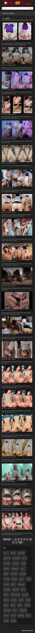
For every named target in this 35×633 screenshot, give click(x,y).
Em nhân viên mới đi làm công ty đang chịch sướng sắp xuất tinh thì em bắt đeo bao (16, 313)
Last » (20, 542)
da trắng (14, 579)
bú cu (23, 558)
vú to (27, 615)
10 (30, 539)
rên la (12, 605)
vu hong (6, 615)
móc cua (6, 600)
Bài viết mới (16, 558)
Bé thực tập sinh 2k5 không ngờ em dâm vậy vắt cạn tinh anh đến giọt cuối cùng (16, 240)
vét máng (21, 615)
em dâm (6, 584)
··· (18, 13)
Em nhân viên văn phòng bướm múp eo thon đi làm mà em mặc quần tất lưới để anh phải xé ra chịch (17, 509)
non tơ (21, 600)
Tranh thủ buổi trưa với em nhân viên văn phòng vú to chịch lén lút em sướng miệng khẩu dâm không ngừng (17, 68)
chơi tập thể (14, 568)
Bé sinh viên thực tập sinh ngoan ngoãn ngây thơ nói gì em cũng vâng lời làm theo (16, 191)
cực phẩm (22, 574)
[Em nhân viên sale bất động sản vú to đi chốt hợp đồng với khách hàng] (17, 129)
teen (14, 610)
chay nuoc (16, 563)
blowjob (13, 553)
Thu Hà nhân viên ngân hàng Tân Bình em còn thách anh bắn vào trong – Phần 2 (16, 387)
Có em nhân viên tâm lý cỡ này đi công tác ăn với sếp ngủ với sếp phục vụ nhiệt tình (17, 264)
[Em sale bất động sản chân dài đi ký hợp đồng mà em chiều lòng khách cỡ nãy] (17, 80)
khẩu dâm (15, 589)
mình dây (25, 594)
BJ (4, 553)
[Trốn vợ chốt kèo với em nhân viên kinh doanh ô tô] (17, 153)
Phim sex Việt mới (8, 13)
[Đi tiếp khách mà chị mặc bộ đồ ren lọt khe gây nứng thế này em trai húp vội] (17, 447)
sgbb (19, 605)
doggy (28, 579)
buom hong (21, 553)
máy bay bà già (15, 594)
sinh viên (27, 605)
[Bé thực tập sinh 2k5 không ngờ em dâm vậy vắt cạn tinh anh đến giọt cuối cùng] (17, 227)
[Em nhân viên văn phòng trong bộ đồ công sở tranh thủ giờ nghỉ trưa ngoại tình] (17, 325)
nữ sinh (28, 600)
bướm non (7, 563)
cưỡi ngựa (14, 574)
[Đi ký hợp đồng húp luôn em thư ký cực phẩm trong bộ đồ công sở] (17, 349)
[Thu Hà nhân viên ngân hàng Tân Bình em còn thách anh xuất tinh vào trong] (17, 398)
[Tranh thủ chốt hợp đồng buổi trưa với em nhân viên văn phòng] (17, 276)
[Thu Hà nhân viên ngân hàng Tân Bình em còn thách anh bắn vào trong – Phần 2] (17, 374)
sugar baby (7, 610)
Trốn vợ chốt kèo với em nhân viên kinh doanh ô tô (16, 165)
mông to (13, 600)
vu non (13, 615)
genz (12, 584)
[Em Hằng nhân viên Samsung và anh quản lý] (17, 472)
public (5, 605)
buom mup (7, 558)
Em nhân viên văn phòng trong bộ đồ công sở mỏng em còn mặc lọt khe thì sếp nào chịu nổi (16, 215)
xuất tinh (13, 621)
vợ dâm (6, 621)
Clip (22, 568)
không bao (7, 589)
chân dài (6, 568)
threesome (23, 610)
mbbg (5, 594)
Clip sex (6, 574)
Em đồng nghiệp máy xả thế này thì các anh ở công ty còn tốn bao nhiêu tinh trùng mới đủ (17, 534)
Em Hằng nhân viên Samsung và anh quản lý (14, 484)
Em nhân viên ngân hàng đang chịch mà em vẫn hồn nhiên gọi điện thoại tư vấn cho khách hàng (16, 44)
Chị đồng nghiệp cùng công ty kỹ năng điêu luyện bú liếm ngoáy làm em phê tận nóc (16, 117)
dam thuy (6, 579)
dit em (21, 579)
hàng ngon (21, 584)
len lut (23, 589)
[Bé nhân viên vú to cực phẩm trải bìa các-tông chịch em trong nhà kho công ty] (17, 423)
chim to (23, 563)
